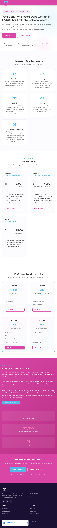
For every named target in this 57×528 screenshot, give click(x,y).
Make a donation (18, 469)
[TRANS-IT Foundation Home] (6, 3)
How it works (33, 491)
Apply (31, 496)
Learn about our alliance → (11, 402)
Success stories (34, 493)
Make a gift (32, 508)
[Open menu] (53, 4)
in (7, 501)
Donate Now (9, 35)
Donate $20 (37, 309)
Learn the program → (37, 469)
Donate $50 (10, 347)
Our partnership (6, 511)
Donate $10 (10, 309)
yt (10, 501)
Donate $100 (37, 347)
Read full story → (11, 208)
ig (3, 501)
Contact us (5, 513)
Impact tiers (33, 511)
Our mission (5, 508)
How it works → (25, 35)
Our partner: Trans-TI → (36, 513)
